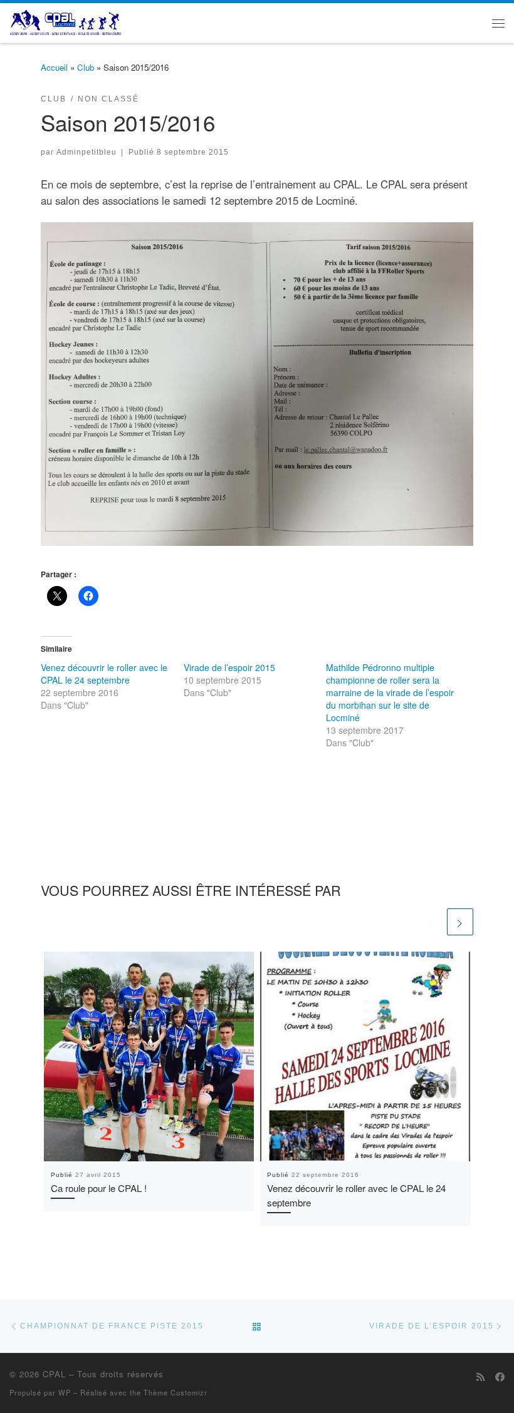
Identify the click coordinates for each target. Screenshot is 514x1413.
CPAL (54, 1374)
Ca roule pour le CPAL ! (99, 1188)
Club (85, 67)
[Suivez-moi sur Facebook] (500, 1376)
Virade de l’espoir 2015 (229, 667)
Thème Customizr (175, 1392)
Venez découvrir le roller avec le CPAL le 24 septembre (104, 673)
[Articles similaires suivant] (460, 921)
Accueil (54, 67)
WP (64, 1392)
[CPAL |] (65, 20)
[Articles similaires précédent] (431, 921)
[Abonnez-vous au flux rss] (480, 1376)
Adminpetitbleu (86, 152)
